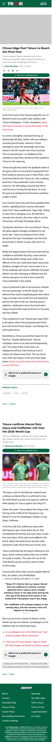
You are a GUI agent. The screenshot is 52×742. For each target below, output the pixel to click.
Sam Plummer (11, 66)
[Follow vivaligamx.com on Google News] (46, 374)
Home (4, 404)
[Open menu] (3, 3)
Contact (6, 698)
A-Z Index (36, 716)
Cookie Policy (8, 711)
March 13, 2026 (32, 578)
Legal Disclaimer (39, 711)
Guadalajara (7, 393)
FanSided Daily (9, 702)
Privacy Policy (8, 707)
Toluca (16, 393)
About (5, 693)
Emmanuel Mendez (14, 446)
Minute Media (14, 727)
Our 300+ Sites (38, 698)
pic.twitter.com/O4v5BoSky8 (21, 575)
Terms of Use (37, 707)
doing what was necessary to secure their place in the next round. (25, 126)
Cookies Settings (10, 720)
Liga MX (24, 393)
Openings (35, 693)
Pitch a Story (37, 702)
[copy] (17, 70)
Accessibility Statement (13, 716)
